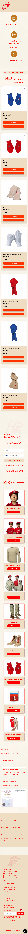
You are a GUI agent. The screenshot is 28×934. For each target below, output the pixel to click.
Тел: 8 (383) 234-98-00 (10, 871)
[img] (14, 498)
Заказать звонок (8, 905)
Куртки (6, 891)
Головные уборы (8, 885)
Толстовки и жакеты (9, 889)
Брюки (6, 893)
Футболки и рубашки (9, 887)
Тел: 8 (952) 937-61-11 (10, 873)
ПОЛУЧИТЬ (20, 913)
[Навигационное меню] (25, 6)
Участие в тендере (9, 907)
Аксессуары (7, 898)
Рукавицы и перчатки (10, 896)
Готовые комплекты (9, 900)
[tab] (14, 762)
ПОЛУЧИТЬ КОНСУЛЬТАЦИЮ (14, 460)
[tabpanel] (14, 798)
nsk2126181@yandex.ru (14, 875)
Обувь (5, 894)
